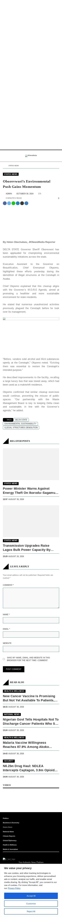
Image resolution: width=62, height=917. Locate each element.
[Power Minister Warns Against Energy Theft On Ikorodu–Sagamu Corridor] (31, 464)
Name (6, 614)
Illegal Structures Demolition (21, 428)
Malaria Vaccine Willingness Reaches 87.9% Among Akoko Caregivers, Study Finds (26, 745)
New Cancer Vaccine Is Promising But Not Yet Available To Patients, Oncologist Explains (29, 698)
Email (6, 629)
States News (14, 165)
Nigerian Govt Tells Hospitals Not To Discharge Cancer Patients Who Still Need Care (31, 722)
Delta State (21, 420)
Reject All (31, 911)
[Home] (4, 166)
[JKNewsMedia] (31, 156)
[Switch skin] (52, 156)
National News (12, 714)
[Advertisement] (31, 31)
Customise (31, 903)
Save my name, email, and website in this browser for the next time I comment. (28, 659)
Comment (8, 585)
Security (9, 761)
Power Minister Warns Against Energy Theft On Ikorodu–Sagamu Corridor (29, 491)
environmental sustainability (20, 424)
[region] (31, 890)
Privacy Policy (14, 888)
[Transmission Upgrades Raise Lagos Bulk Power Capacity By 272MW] (31, 521)
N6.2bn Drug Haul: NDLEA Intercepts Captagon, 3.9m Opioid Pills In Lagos (29, 768)
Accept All (31, 896)
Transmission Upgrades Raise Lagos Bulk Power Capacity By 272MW (26, 548)
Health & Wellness (14, 691)
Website (7, 643)
